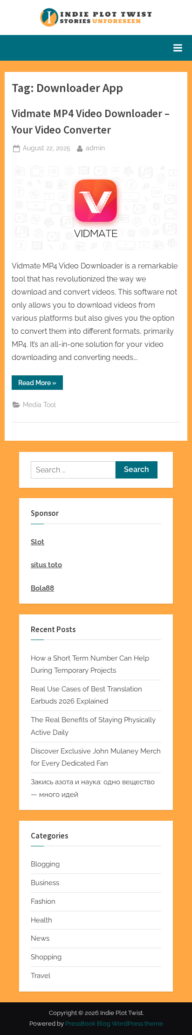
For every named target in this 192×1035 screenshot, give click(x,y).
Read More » (40, 384)
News (40, 938)
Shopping (46, 957)
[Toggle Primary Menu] (177, 47)
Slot (37, 542)
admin (95, 148)
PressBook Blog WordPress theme (114, 1023)
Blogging (45, 864)
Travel (40, 976)
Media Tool (39, 404)
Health (41, 920)
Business (45, 883)
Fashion (43, 901)
